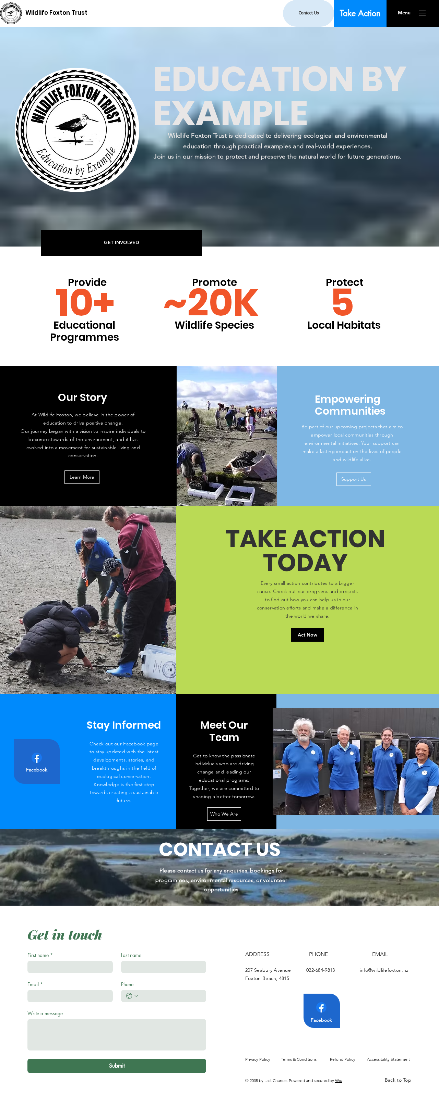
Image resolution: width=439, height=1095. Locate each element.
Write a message (45, 1013)
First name (40, 955)
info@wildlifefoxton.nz (384, 970)
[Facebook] (37, 758)
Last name (131, 955)
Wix (338, 1080)
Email (35, 984)
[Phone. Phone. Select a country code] (132, 996)
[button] (404, 13)
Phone (127, 984)
